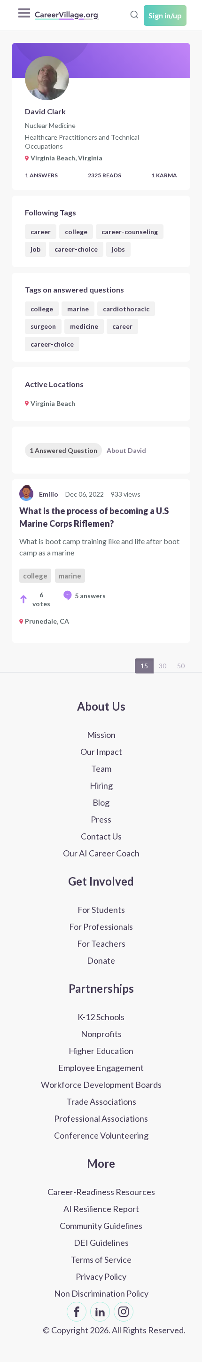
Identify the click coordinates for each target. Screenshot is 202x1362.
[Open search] (134, 14)
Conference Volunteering (101, 1135)
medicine (84, 326)
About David (126, 450)
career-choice (76, 249)
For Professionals (101, 926)
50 (181, 666)
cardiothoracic (126, 309)
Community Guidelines (101, 1225)
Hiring (101, 785)
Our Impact (101, 751)
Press (101, 819)
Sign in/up (165, 15)
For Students (101, 909)
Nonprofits (101, 1034)
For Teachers (101, 943)
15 (144, 666)
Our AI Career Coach (101, 853)
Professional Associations (101, 1118)
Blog (101, 802)
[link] (101, 560)
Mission (101, 734)
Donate (101, 960)
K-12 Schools (101, 1017)
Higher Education (101, 1050)
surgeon (43, 326)
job (35, 249)
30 (162, 666)
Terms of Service (101, 1259)
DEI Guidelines (101, 1242)
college (76, 232)
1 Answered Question (63, 450)
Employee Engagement (101, 1067)
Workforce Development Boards (101, 1084)
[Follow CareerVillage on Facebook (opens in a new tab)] (76, 1312)
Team (101, 768)
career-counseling (129, 232)
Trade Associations (101, 1101)
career (41, 232)
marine (78, 309)
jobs (118, 249)
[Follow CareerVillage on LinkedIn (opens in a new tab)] (100, 1312)
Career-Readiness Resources (101, 1192)
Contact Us (101, 836)
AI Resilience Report (101, 1209)
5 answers (90, 596)
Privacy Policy (101, 1276)
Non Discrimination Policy (101, 1293)
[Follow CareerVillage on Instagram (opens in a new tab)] (123, 1312)
